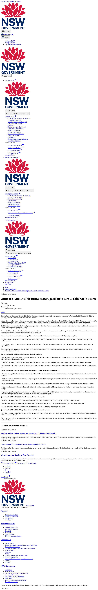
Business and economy (15, 197)
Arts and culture (13, 259)
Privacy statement (10, 534)
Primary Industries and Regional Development (19, 559)
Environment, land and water (17, 127)
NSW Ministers (9, 571)
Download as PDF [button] (7, 463)
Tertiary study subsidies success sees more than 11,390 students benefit (28, 433)
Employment (12, 200)
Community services (14, 120)
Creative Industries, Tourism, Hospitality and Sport (20, 548)
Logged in (6, 37)
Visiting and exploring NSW (17, 263)
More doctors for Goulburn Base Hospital (17, 455)
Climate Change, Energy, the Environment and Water (21, 545)
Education (8, 552)
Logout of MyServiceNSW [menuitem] (13, 44)
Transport (7, 560)
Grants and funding (14, 130)
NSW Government (8, 566)
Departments (6, 540)
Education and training (15, 123)
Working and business (12, 194)
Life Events (11, 137)
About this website (8, 524)
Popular (4, 511)
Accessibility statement (11, 529)
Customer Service (10, 550)
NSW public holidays (14, 265)
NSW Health (30, 505)
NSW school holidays (15, 266)
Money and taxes (13, 204)
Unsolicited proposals (11, 582)
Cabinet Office (9, 543)
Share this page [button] (31, 463)
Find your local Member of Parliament (16, 573)
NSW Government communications (15, 580)
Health (7, 554)
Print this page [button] (19, 463)
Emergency (11, 125)
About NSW (12, 258)
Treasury (7, 562)
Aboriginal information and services (19, 118)
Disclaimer (8, 532)
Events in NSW (13, 261)
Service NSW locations (12, 516)
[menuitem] (10, 41)
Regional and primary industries (18, 139)
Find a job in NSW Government (14, 576)
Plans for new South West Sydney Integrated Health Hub (23, 444)
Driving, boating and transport (17, 122)
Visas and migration (14, 141)
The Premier (8, 570)
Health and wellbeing (14, 132)
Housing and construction (16, 134)
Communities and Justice (12, 547)
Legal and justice (13, 135)
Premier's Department (11, 557)
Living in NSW (10, 116)
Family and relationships (15, 129)
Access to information (11, 527)
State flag (7, 520)
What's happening (11, 256)
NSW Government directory (13, 536)
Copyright (8, 531)
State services (9, 518)
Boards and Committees (12, 575)
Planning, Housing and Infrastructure (16, 555)
